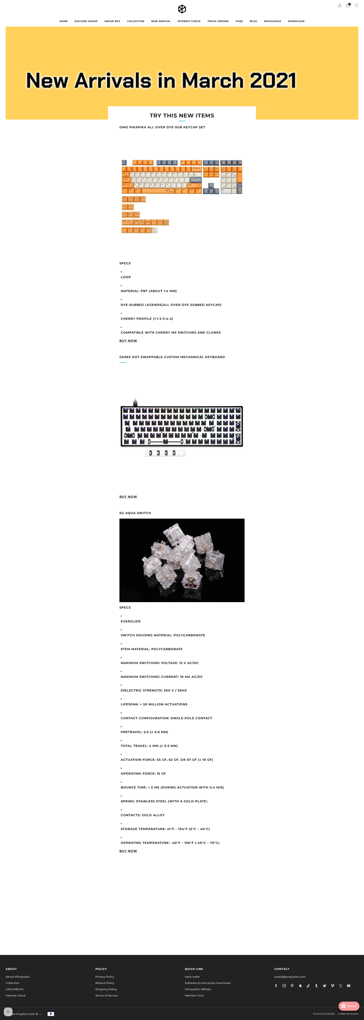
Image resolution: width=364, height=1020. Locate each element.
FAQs (239, 21)
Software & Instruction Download (208, 983)
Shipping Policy (106, 989)
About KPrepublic (18, 976)
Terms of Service (106, 995)
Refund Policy (104, 983)
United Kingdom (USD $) (22, 1014)
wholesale (272, 21)
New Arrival (161, 21)
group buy (112, 21)
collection (135, 21)
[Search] (356, 5)
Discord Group (86, 21)
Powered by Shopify (324, 1013)
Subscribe (227, 935)
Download (296, 21)
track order (192, 976)
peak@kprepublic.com (290, 976)
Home (64, 21)
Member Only (194, 995)
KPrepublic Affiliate (198, 989)
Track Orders (218, 21)
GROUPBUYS (15, 989)
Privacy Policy (104, 976)
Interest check (189, 21)
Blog (253, 21)
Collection (13, 983)
